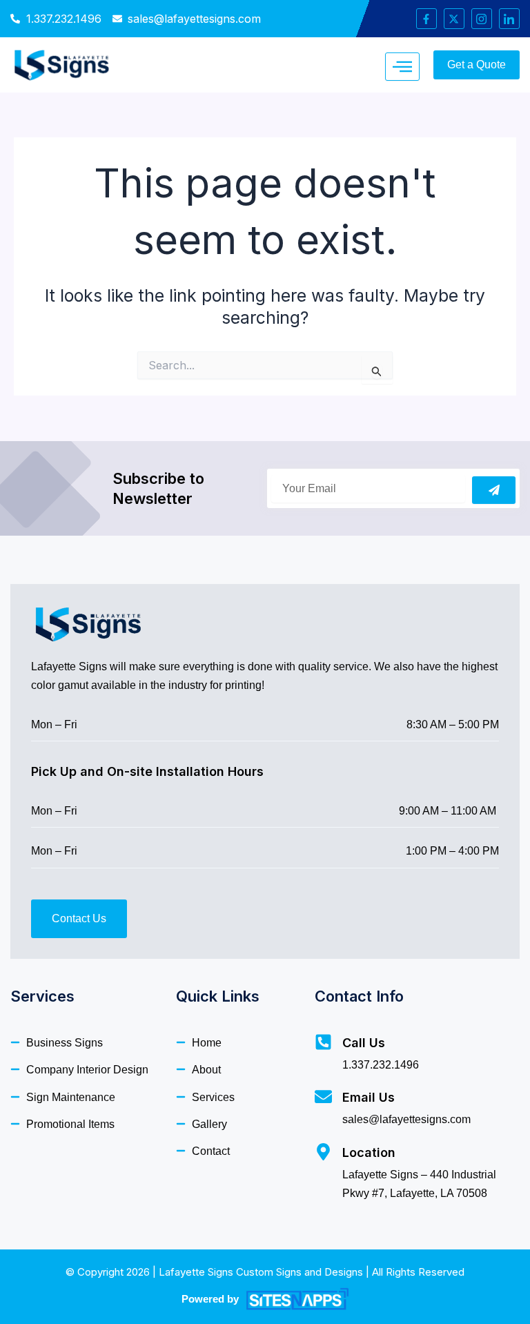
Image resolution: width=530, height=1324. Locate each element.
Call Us (363, 1042)
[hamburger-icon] (402, 66)
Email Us (368, 1097)
